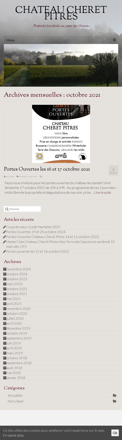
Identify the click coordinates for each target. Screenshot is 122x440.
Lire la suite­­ (102, 192)
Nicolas (11, 176)
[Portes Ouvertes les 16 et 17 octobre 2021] (61, 133)
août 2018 (14, 368)
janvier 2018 (16, 377)
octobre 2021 (17, 294)
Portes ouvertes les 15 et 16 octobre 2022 (37, 251)
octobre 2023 (17, 279)
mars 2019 (15, 353)
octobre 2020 (17, 313)
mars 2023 (15, 284)
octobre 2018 (17, 358)
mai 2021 (14, 298)
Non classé (33, 176)
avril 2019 (14, 348)
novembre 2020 (19, 308)
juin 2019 (14, 343)
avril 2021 (14, 303)
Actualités (15, 395)
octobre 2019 (17, 333)
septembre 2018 (19, 363)
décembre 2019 (18, 328)
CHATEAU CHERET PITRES (61, 14)
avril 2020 (14, 323)
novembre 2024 (19, 269)
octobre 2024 (17, 274)
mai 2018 (14, 373)
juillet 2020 (15, 318)
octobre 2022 (17, 289)
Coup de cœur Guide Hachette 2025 (33, 227)
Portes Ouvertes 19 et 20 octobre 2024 (35, 232)
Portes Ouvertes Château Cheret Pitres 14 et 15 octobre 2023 (52, 236)
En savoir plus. (13, 435)
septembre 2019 (19, 338)
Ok (115, 433)
